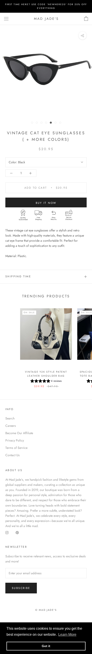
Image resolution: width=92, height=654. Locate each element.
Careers (10, 425)
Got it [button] (46, 646)
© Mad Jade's (46, 610)
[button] (46, 381)
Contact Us (12, 455)
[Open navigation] (6, 18)
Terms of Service (16, 448)
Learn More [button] (67, 634)
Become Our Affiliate (19, 433)
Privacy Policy (14, 440)
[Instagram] (6, 532)
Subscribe (21, 588)
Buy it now (46, 203)
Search (10, 418)
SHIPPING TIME (18, 276)
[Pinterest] (17, 532)
